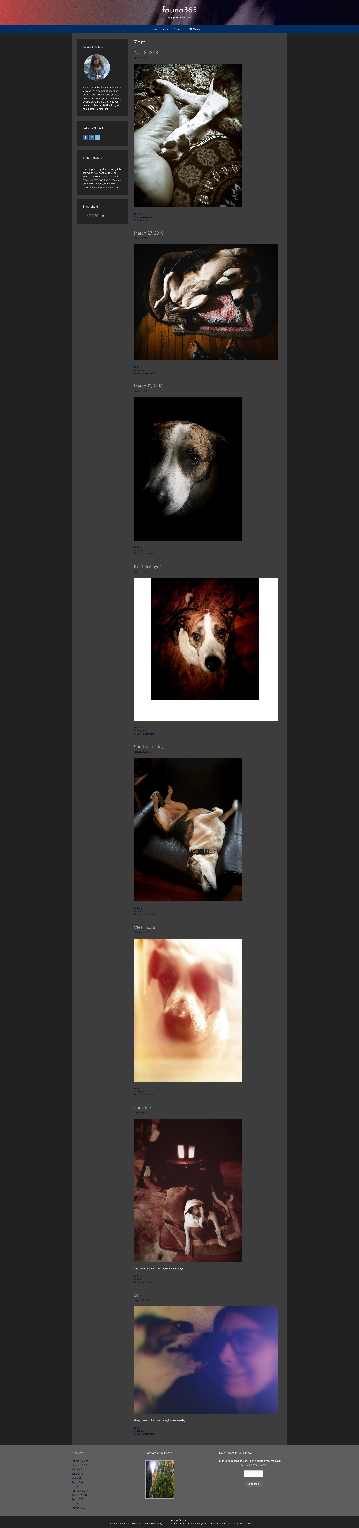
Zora (150, 217)
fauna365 (179, 10)
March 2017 (78, 1503)
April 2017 (77, 1499)
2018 (139, 214)
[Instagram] (91, 137)
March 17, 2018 (148, 385)
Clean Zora (144, 927)
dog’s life (142, 1107)
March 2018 (78, 1486)
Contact (178, 29)
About (165, 29)
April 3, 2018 (146, 52)
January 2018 (79, 1495)
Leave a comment (145, 373)
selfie (144, 217)
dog (139, 217)
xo (136, 1295)
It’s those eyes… (149, 566)
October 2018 (79, 1465)
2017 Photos (193, 29)
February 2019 (80, 1461)
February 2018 (80, 1490)
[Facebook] (85, 137)
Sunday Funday (149, 746)
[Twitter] (97, 137)
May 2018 (77, 1478)
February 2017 (80, 1507)
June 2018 (77, 1473)
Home (154, 29)
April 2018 (77, 1482)
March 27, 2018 (148, 233)
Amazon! (107, 176)
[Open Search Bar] (206, 29)
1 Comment (142, 220)
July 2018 (77, 1469)
